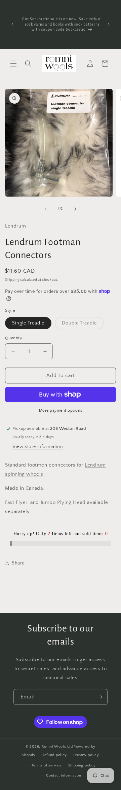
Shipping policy (82, 765)
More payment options (60, 410)
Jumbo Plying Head (63, 502)
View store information (37, 446)
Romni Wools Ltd (57, 747)
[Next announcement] (108, 24)
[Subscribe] (99, 697)
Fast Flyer (16, 502)
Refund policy (54, 755)
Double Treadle (83, 324)
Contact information (63, 776)
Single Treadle (28, 323)
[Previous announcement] (12, 24)
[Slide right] (75, 209)
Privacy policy (86, 755)
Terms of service (47, 765)
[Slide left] (45, 209)
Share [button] (18, 563)
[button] (13, 63)
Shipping (12, 280)
